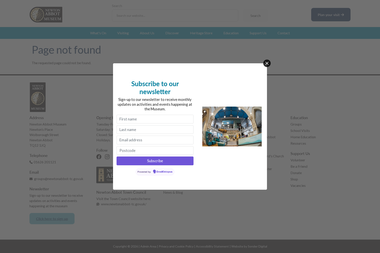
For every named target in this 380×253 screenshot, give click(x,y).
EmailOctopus (164, 172)
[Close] (267, 63)
